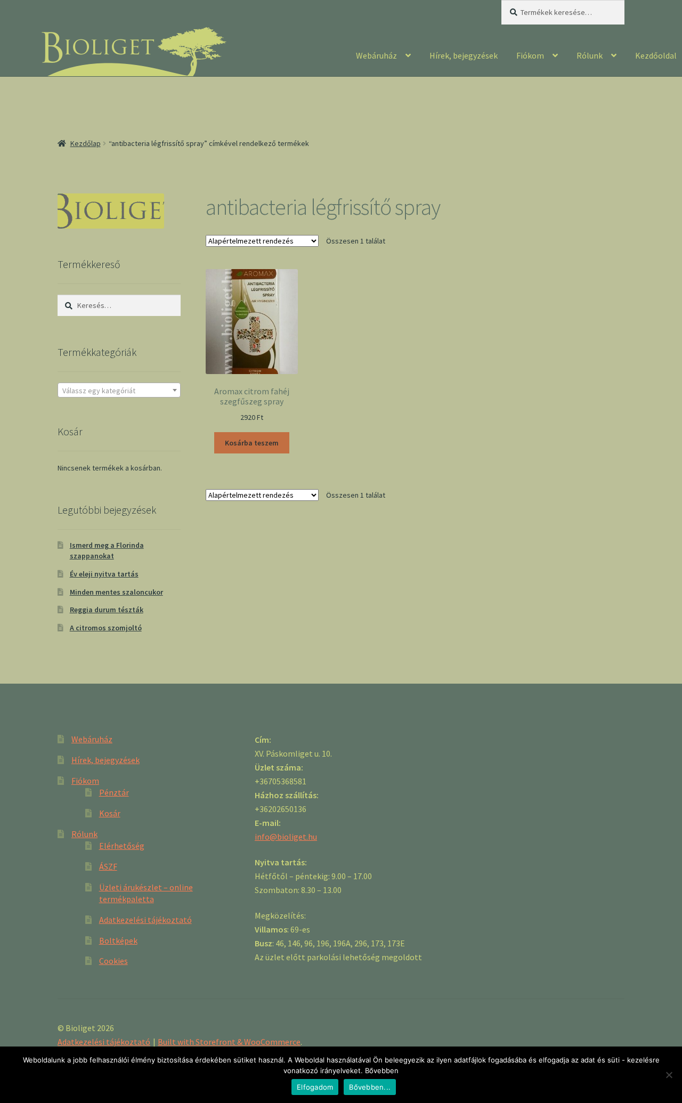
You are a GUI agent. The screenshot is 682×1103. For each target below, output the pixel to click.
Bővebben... (370, 1087)
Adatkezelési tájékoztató (145, 919)
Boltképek (118, 940)
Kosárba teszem (252, 443)
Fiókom (530, 55)
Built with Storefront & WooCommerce (229, 1041)
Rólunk (590, 55)
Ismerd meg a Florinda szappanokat (107, 550)
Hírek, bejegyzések (463, 55)
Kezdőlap (85, 143)
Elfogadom (315, 1087)
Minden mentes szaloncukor (116, 592)
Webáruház (376, 55)
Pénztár (114, 792)
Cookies (113, 960)
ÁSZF (108, 866)
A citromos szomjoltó (106, 627)
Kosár (109, 813)
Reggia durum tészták (106, 609)
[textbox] (119, 390)
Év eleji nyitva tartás (104, 574)
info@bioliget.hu (286, 836)
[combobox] (119, 390)
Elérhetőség (121, 845)
